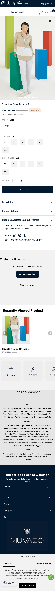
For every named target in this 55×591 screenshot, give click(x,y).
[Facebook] (25, 235)
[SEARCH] (39, 14)
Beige (6, 125)
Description (8, 202)
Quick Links (9, 517)
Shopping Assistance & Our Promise (20, 220)
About (6, 497)
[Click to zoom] (50, 21)
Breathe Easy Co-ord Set (15, 349)
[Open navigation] (4, 11)
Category (8, 510)
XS (5, 142)
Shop (6, 504)
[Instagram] (19, 235)
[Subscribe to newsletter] (47, 486)
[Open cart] (51, 11)
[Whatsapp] (14, 235)
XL (40, 142)
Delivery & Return (11, 211)
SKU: (7, 240)
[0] (50, 11)
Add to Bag (24, 189)
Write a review (27, 274)
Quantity (6, 180)
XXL (5, 150)
